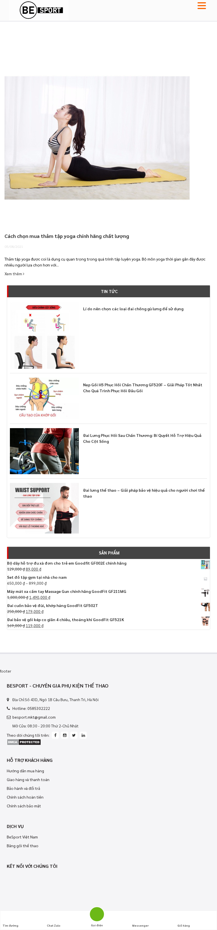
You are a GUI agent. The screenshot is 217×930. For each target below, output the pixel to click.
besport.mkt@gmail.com (34, 716)
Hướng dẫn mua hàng (25, 770)
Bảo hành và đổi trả (23, 788)
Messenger (140, 925)
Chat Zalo (53, 925)
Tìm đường (10, 925)
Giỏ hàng (183, 925)
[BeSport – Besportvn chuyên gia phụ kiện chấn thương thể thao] (39, 9)
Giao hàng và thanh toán (28, 779)
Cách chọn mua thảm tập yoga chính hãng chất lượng (67, 236)
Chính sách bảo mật (24, 805)
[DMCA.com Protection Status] (24, 741)
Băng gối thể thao (22, 845)
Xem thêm (14, 273)
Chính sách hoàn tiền (25, 796)
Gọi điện (97, 913)
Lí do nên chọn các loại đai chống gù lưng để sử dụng (133, 308)
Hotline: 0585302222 (31, 708)
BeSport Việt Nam (22, 836)
